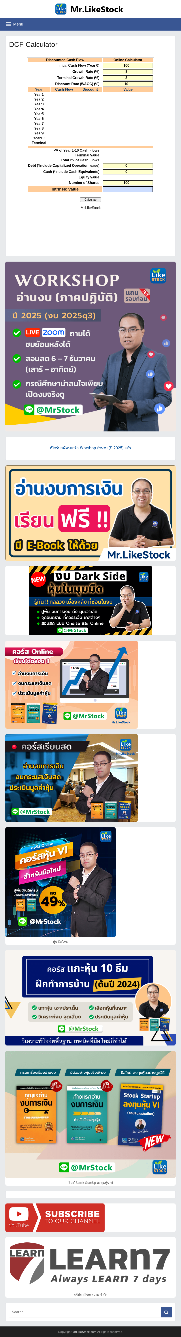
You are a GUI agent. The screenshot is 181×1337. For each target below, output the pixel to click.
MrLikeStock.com (84, 1331)
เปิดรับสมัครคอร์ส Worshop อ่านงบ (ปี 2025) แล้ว (90, 448)
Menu (18, 24)
